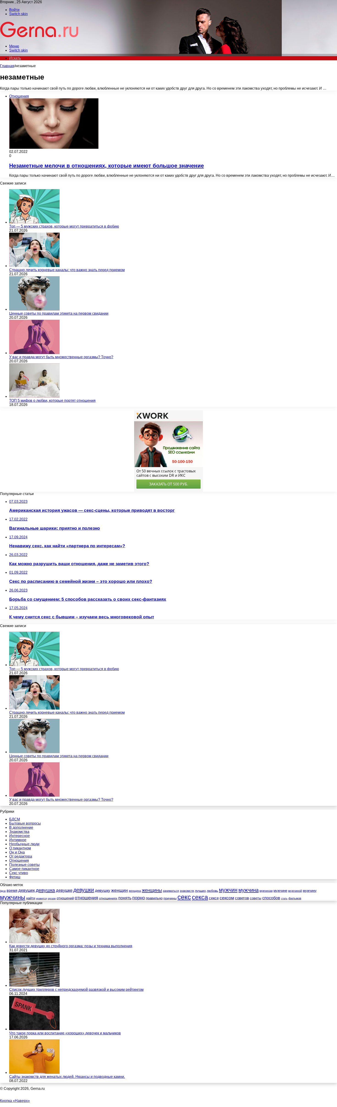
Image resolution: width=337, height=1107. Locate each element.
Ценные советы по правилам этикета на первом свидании (58, 313)
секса (200, 897)
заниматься (171, 890)
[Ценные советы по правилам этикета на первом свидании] (34, 309)
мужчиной (295, 890)
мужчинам (266, 890)
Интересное (19, 836)
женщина (135, 890)
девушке (64, 890)
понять (124, 897)
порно (138, 897)
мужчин (228, 890)
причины (170, 898)
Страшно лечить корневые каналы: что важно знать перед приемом (67, 270)
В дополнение (21, 827)
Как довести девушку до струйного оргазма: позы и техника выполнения (70, 946)
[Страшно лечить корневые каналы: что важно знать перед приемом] (34, 266)
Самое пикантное (24, 869)
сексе (214, 898)
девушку (102, 890)
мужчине (280, 890)
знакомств (187, 890)
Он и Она (17, 852)
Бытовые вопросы (25, 823)
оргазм (52, 898)
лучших (200, 890)
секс (184, 897)
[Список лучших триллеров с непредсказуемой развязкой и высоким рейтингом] (34, 985)
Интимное (17, 840)
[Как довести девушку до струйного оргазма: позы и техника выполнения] (34, 942)
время (12, 890)
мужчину (310, 890)
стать (284, 898)
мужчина (248, 890)
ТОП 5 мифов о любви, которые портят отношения (52, 400)
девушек (26, 890)
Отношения (19, 860)
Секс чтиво (18, 873)
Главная (7, 66)
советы (255, 898)
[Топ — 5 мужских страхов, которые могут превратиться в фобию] (34, 222)
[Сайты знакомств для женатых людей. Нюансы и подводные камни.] (34, 1072)
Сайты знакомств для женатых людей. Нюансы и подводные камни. (67, 1077)
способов (271, 898)
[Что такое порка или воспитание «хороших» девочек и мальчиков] (34, 1029)
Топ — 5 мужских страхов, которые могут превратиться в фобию (64, 226)
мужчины (12, 897)
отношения (86, 897)
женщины (152, 890)
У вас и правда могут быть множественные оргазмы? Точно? (61, 357)
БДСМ (14, 819)
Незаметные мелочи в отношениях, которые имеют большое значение (106, 165)
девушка (45, 890)
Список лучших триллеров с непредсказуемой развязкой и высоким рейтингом (76, 989)
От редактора (20, 856)
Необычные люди (24, 844)
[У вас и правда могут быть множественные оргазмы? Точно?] (34, 353)
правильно (154, 898)
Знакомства (19, 832)
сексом (227, 897)
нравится (41, 898)
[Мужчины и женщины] (39, 38)
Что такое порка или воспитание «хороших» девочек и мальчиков (65, 1033)
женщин (119, 890)
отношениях (108, 898)
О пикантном (20, 848)
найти (30, 898)
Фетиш (14, 877)
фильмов (294, 898)
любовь (212, 890)
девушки (83, 890)
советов (242, 898)
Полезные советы (24, 865)
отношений (65, 898)
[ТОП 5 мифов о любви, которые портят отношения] (34, 396)
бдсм (3, 890)
